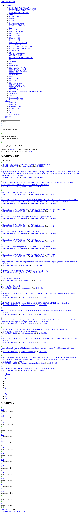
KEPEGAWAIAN (15, 45)
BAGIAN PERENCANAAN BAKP (21, 11)
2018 (2, 460)
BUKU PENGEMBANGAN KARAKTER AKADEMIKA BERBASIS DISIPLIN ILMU (31, 303)
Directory (8, 101)
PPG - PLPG (13, 78)
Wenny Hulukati (27, 166)
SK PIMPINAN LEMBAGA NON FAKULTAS (25, 91)
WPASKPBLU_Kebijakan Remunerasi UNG (16, 239)
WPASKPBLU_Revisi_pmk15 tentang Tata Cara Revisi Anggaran (23, 217)
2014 (2, 485)
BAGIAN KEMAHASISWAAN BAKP (22, 9)
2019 (2, 453)
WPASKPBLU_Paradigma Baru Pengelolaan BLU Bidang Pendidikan (24, 254)
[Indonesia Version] (1, 124)
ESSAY (11, 110)
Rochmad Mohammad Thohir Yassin (33, 363)
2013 (2, 491)
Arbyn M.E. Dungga (37, 194)
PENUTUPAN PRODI (17, 67)
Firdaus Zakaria (26, 280)
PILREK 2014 (14, 75)
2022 (2, 435)
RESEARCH (13, 103)
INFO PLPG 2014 (15, 35)
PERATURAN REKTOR (18, 71)
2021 (2, 441)
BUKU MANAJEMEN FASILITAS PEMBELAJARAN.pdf (21, 271)
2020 (2, 447)
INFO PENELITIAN (16, 30)
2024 (2, 422)
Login (30, 151)
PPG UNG (12, 80)
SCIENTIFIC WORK (16, 106)
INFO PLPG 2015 (15, 37)
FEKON (12, 18)
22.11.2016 (39, 280)
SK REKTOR (14, 93)
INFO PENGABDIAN (17, 31)
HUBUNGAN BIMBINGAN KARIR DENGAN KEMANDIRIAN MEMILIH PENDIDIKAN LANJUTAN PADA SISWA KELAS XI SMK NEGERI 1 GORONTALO (38, 184)
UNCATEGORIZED (16, 99)
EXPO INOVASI (15, 16)
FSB (10, 22)
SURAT (12, 95)
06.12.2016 (37, 273)
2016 (2, 472)
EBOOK (12, 15)
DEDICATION (14, 108)
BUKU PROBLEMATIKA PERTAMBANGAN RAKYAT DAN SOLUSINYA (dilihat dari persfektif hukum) (38, 293)
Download (46, 164)
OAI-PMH (8, 116)
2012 (2, 497)
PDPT (11, 63)
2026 (2, 410)
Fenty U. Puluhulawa (28, 297)
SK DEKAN (13, 90)
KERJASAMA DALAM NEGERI (21, 46)
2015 (2, 478)
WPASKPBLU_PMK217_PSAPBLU (14, 192)
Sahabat (11, 149)
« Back (7, 374)
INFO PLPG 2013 (15, 33)
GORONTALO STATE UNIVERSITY (14, 511)
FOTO (11, 20)
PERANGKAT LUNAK (17, 69)
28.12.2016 (38, 265)
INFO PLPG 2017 (15, 41)
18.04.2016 (52, 194)
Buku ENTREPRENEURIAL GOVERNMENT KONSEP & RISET (24, 368)
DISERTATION (14, 114)
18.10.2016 (53, 363)
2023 (2, 428)
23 (6, 396)
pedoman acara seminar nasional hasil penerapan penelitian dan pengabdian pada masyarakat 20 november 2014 (37, 310)
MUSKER (12, 61)
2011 (2, 503)
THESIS (12, 112)
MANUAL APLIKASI (17, 54)
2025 (2, 416)
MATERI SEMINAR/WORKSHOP (21, 58)
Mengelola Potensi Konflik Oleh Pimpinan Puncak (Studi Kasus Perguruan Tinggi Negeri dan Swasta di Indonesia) (39, 262)
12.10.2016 (40, 370)
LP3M (11, 52)
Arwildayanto (25, 265)
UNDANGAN (14, 97)
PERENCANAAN (15, 73)
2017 (2, 466)
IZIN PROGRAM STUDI (18, 43)
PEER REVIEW (14, 65)
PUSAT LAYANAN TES (17, 86)
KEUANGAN (14, 50)
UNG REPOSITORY (8, 2)
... (5, 393)
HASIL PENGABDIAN (17, 26)
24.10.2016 (43, 297)
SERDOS (12, 88)
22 (6, 395)
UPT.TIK (4, 509)
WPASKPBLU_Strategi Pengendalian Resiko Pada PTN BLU (22, 247)
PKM (11, 76)
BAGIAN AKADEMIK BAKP (19, 7)
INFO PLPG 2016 (15, 39)
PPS (10, 82)
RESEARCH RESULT (17, 105)
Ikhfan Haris (25, 273)
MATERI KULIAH (15, 56)
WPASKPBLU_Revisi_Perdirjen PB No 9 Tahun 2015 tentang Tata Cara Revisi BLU (29, 209)
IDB (10, 28)
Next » (7, 398)
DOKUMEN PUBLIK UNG (19, 13)
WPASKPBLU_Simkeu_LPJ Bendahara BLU (16, 232)
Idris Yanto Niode (26, 370)
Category (8, 5)
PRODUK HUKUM (16, 84)
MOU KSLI (13, 60)
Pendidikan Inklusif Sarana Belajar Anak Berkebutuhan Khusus (22, 164)
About (7, 118)
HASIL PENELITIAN (16, 24)
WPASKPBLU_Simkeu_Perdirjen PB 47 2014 (16, 224)
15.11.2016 (39, 288)
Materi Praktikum (7, 278)
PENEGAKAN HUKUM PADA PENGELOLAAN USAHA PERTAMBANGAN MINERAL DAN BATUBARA (40, 338)
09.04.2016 (40, 166)
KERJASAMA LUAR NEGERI (20, 48)
